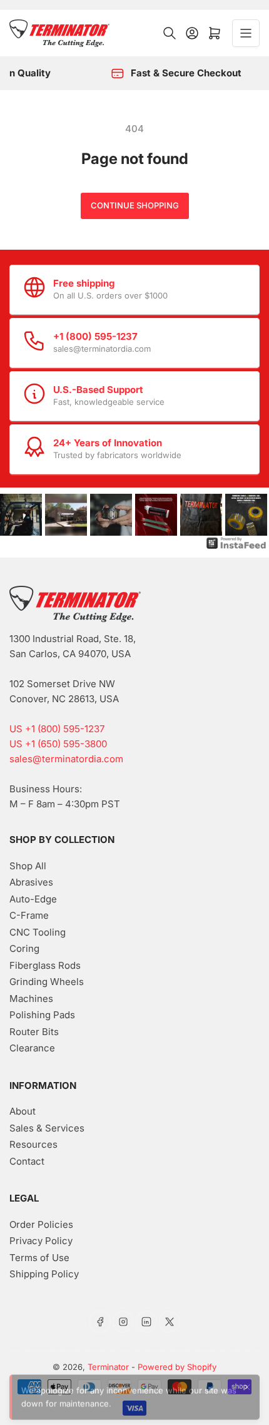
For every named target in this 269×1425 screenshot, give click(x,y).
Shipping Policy (44, 1274)
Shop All (27, 866)
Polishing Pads (42, 1015)
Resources (33, 1144)
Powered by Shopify (177, 1367)
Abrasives (31, 882)
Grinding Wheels (46, 982)
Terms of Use (39, 1258)
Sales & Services (46, 1128)
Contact (26, 1161)
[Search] (169, 33)
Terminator (108, 1367)
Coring (24, 948)
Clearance (32, 1048)
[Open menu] (246, 33)
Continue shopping (135, 205)
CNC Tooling (37, 932)
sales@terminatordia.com (66, 759)
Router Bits (34, 1032)
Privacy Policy (41, 1241)
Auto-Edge (33, 899)
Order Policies (41, 1224)
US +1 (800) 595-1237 (56, 729)
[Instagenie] (236, 543)
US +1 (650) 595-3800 (58, 744)
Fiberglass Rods (45, 965)
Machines (31, 998)
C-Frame (29, 915)
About (22, 1111)
